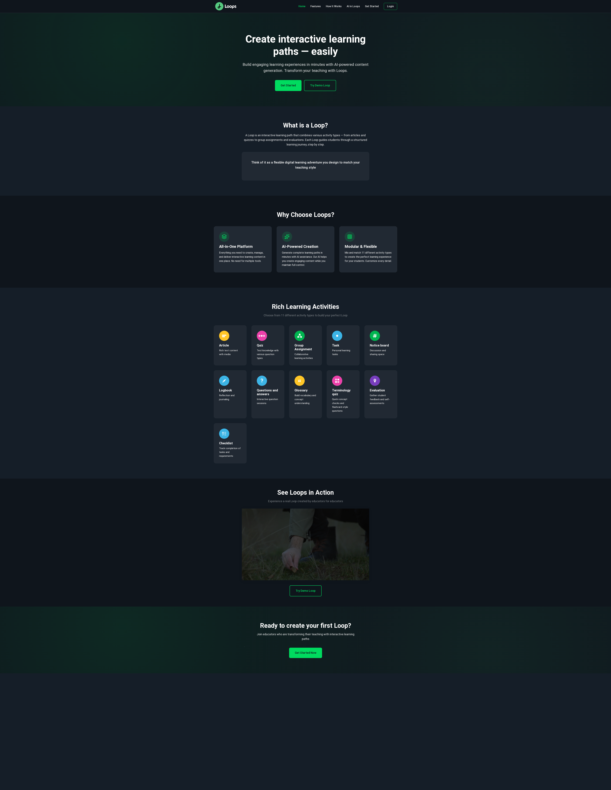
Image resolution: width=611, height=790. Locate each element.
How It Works (334, 6)
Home (301, 6)
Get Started (372, 6)
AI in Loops (353, 6)
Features (315, 6)
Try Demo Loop (320, 85)
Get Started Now (305, 652)
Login (390, 6)
